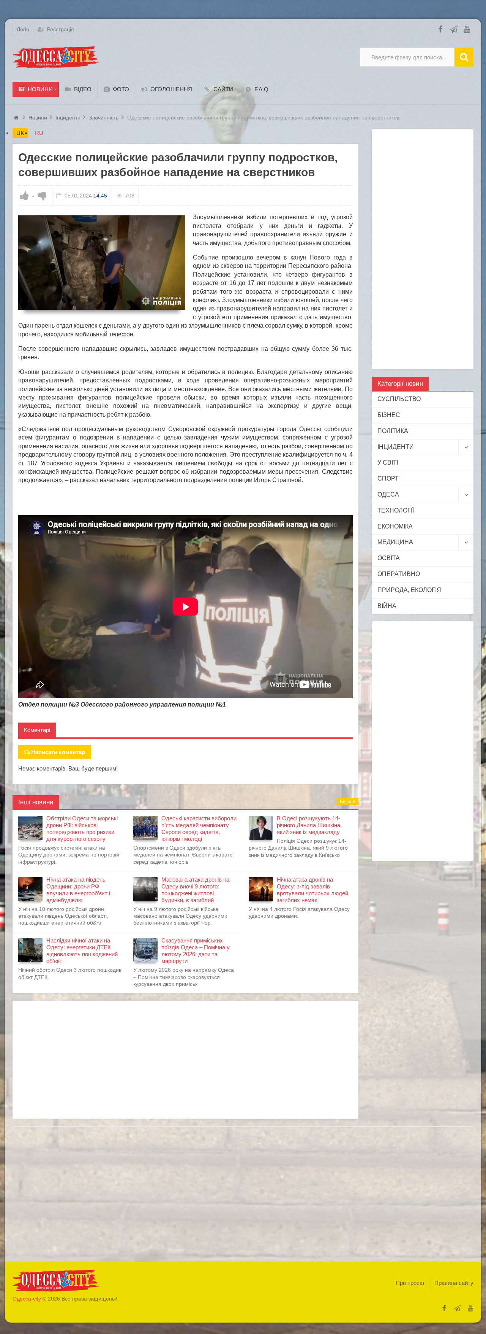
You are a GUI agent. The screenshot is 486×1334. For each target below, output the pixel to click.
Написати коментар (58, 752)
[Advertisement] (185, 1059)
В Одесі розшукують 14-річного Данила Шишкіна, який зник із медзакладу (309, 825)
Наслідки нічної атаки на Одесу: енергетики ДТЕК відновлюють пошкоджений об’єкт (82, 950)
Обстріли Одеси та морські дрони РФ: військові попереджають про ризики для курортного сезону (82, 828)
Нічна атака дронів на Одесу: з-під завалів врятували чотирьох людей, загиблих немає (313, 889)
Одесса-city (27, 1299)
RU (39, 133)
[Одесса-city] (56, 57)
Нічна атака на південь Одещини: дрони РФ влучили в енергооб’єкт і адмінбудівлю (78, 889)
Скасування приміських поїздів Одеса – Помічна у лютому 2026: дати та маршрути (195, 950)
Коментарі (37, 730)
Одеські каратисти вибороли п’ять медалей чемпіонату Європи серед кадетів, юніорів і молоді (199, 828)
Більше (347, 801)
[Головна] (17, 118)
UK (20, 133)
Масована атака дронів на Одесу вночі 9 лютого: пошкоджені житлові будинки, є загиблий (195, 889)
